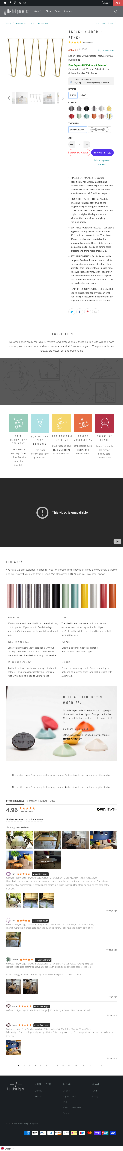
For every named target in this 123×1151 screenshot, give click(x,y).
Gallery (66, 1113)
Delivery (38, 1090)
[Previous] (9, 58)
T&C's (94, 1090)
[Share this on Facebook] (79, 311)
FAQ (65, 1102)
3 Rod (83, 95)
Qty (70, 138)
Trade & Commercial (72, 1107)
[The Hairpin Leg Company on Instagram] (19, 3)
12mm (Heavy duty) (99, 129)
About (49, 11)
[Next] (62, 58)
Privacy (95, 1096)
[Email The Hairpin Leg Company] (24, 3)
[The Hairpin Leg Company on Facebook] (10, 3)
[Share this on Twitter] (71, 311)
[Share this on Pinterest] (87, 311)
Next (112, 23)
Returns (38, 1096)
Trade (58, 11)
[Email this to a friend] (95, 311)
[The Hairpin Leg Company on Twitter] (5, 3)
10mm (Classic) (77, 129)
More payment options (102, 162)
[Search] (116, 12)
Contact (68, 11)
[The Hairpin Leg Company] (16, 11)
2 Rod (73, 95)
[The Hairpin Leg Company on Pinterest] (15, 3)
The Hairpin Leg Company (26, 1123)
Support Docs (69, 1096)
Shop (37, 11)
